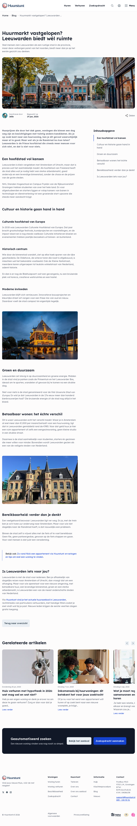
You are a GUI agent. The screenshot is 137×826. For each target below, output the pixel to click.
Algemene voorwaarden (54, 814)
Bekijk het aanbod (79, 741)
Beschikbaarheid (55, 791)
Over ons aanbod (78, 791)
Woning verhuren (55, 786)
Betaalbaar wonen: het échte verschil (112, 162)
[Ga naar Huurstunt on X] (3, 792)
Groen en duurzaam (107, 154)
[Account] (119, 5)
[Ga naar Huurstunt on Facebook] (7, 792)
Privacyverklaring (81, 815)
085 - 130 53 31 (123, 800)
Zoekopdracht (54, 796)
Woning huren (54, 782)
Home (5, 15)
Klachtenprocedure (102, 786)
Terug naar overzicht (16, 623)
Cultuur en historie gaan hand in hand (113, 146)
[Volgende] (133, 643)
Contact (74, 796)
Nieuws (97, 796)
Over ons (75, 786)
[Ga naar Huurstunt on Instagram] (11, 792)
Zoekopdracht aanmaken (110, 741)
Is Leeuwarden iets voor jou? (112, 176)
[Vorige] (127, 643)
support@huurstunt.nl (125, 797)
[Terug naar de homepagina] (13, 5)
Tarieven (74, 782)
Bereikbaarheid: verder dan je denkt (116, 170)
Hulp (96, 782)
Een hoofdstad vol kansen (111, 138)
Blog (14, 15)
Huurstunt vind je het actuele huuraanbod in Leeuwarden (36, 599)
